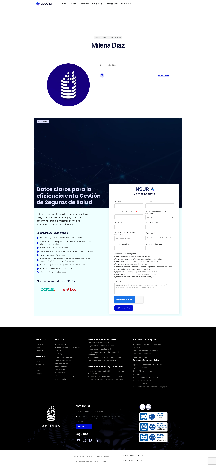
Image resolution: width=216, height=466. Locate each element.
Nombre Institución (122, 223)
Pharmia (39, 351)
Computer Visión (61, 370)
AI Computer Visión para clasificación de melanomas (103, 353)
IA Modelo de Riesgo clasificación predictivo (105, 377)
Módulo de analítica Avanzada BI (145, 351)
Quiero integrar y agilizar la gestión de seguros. (135, 256)
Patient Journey (61, 366)
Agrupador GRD (61, 344)
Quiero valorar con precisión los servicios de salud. (136, 274)
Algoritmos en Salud (63, 360)
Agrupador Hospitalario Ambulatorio (147, 365)
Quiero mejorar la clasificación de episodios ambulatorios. (139, 259)
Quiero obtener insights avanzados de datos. (133, 269)
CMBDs (58, 351)
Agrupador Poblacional (142, 368)
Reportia (39, 377)
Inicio (63, 4)
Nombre (117, 202)
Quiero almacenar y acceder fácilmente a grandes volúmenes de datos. (144, 267)
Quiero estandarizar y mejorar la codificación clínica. (137, 272)
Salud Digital (60, 354)
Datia (38, 371)
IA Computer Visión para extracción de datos (105, 380)
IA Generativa (60, 373)
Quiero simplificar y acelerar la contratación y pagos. (137, 277)
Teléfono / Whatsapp (153, 244)
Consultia (39, 367)
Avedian (72, 4)
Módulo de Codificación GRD (144, 354)
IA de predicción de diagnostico (100, 349)
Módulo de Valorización (142, 384)
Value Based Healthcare (64, 357)
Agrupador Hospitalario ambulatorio (147, 344)
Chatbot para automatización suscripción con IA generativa (106, 372)
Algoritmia (40, 364)
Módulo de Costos (140, 357)
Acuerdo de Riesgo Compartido (67, 347)
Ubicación (149, 233)
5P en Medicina (61, 379)
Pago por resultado (62, 363)
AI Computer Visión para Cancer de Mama (104, 358)
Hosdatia (39, 344)
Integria (39, 374)
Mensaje (117, 281)
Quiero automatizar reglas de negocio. (131, 264)
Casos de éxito (112, 4)
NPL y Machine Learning (64, 376)
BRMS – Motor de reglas (142, 371)
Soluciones (84, 4)
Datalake (136, 347)
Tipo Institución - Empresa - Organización (156, 212)
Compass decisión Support (98, 343)
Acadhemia (40, 361)
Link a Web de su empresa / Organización (125, 233)
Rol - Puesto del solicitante (125, 212)
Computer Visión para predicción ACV (103, 361)
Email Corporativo (121, 244)
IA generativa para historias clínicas (101, 346)
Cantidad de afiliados (153, 223)
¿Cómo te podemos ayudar (125, 254)
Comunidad (126, 4)
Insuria (38, 347)
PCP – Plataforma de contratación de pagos (150, 387)
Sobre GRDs (97, 4)
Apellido (148, 202)
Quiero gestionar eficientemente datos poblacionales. (137, 262)
